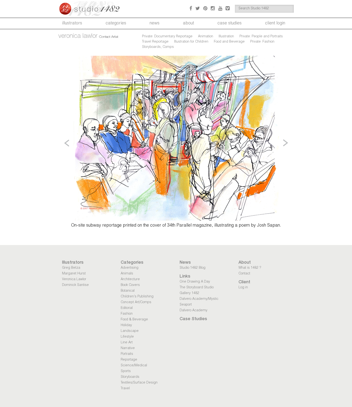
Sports (126, 371)
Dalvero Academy (193, 310)
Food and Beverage (229, 42)
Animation (205, 36)
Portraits (127, 354)
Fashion (127, 314)
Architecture (130, 279)
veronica (77, 36)
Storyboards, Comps (158, 47)
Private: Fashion (262, 42)
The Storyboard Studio (197, 287)
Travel (125, 388)
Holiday (126, 325)
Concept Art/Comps (136, 302)
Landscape (130, 331)
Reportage (129, 360)
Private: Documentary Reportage (167, 36)
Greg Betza (71, 268)
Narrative (128, 348)
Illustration (226, 36)
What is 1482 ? (249, 268)
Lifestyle (127, 337)
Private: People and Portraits (261, 36)
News (154, 23)
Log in (243, 287)
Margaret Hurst (74, 273)
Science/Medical (134, 365)
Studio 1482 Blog (192, 268)
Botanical (128, 291)
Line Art (127, 342)
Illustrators (72, 23)
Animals (127, 273)
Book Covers (130, 285)
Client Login (275, 23)
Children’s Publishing (137, 296)
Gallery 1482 (189, 293)
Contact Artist (108, 37)
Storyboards (130, 377)
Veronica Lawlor (74, 279)
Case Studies (229, 23)
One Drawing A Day (195, 282)
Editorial (127, 308)
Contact (244, 273)
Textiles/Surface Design (139, 383)
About (188, 23)
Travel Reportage (155, 42)
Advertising (129, 268)
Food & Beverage (134, 319)
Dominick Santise (75, 285)
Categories (116, 23)
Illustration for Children (191, 42)
